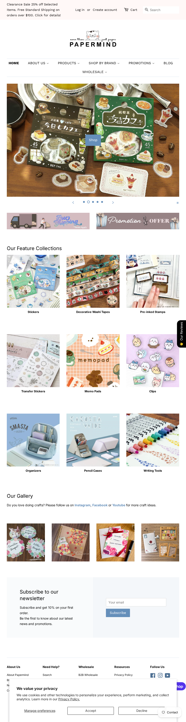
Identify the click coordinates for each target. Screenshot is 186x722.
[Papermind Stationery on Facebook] (152, 676)
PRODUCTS (67, 63)
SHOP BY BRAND (103, 63)
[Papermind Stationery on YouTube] (167, 676)
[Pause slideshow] (178, 202)
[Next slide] (113, 202)
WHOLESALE (93, 72)
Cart (133, 10)
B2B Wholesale (88, 675)
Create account (105, 10)
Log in (80, 10)
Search (47, 675)
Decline (141, 711)
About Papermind (18, 675)
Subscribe (118, 613)
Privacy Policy (123, 675)
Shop (93, 140)
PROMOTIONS (140, 63)
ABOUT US (37, 63)
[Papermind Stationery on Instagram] (160, 676)
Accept (90, 711)
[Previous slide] (73, 202)
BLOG (168, 63)
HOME (14, 63)
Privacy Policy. (69, 699)
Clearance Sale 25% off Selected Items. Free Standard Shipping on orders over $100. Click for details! (34, 9)
